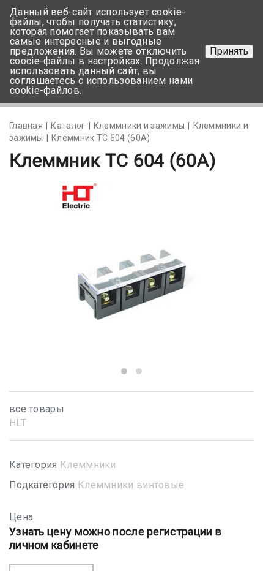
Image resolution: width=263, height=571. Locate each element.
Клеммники (88, 465)
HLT (17, 423)
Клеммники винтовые (131, 485)
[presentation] (37, 281)
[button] (124, 371)
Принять (229, 51)
